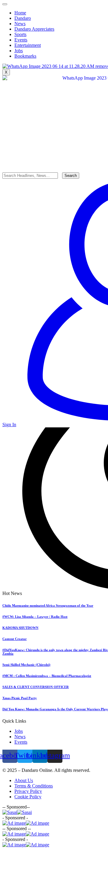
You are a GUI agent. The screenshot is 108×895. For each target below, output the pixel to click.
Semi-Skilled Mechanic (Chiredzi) (26, 664)
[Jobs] (54, 53)
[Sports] (54, 32)
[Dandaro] (54, 16)
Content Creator (14, 639)
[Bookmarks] (54, 59)
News (20, 736)
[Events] (54, 37)
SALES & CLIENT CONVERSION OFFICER (35, 687)
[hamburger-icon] (4, 4)
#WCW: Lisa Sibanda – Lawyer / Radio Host (35, 616)
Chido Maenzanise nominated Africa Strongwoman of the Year (47, 605)
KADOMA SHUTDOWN (20, 628)
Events (20, 742)
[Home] (54, 10)
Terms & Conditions (33, 785)
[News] (54, 21)
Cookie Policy (27, 796)
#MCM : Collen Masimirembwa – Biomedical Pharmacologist (46, 676)
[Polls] (54, 48)
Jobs (18, 731)
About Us (23, 780)
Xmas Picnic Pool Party (19, 698)
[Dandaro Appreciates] (54, 26)
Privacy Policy (28, 791)
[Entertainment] (54, 43)
